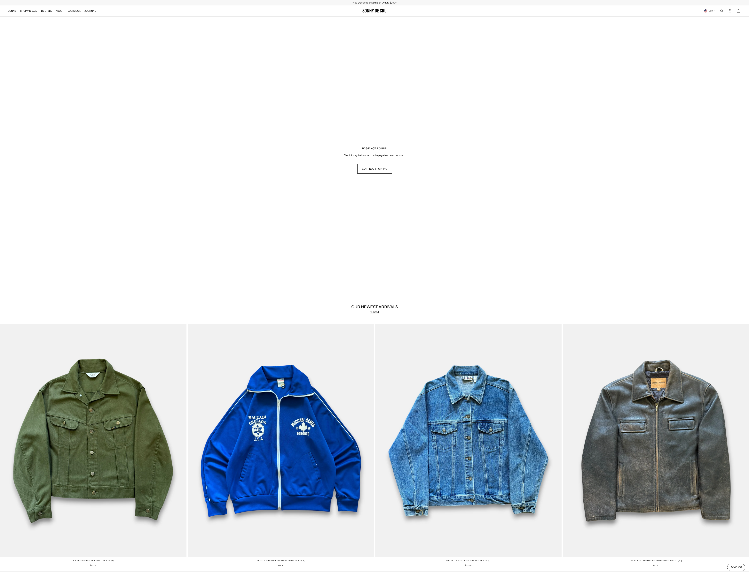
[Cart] (738, 11)
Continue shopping (374, 169)
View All (374, 312)
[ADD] (180, 551)
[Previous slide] (6, 440)
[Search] (721, 11)
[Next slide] (180, 440)
